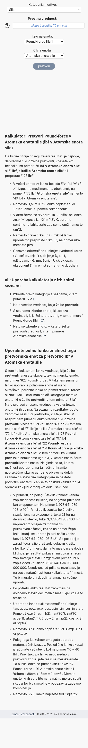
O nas (15, 714)
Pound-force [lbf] (26, 320)
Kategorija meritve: (42, 5)
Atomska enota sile (27, 336)
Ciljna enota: (42, 50)
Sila (29, 299)
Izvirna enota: (42, 36)
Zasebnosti (28, 714)
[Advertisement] (44, 101)
